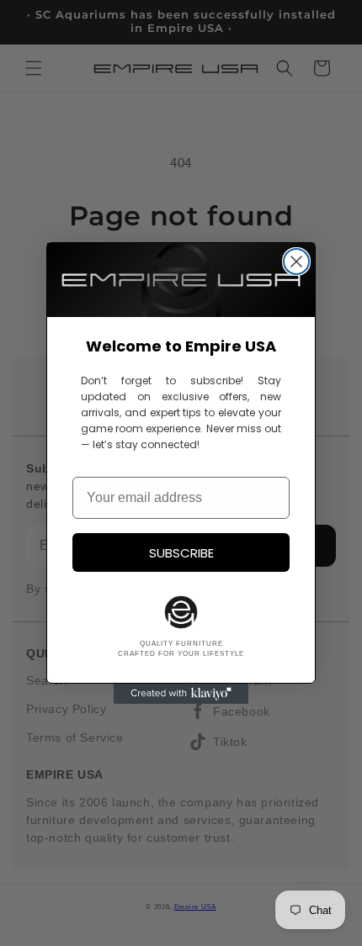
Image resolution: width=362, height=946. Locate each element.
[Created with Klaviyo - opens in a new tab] (181, 694)
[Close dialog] (296, 261)
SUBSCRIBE (181, 553)
